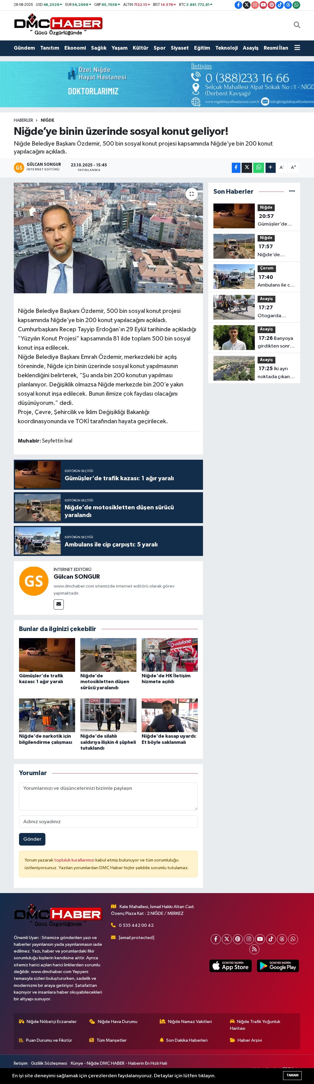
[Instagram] (249, 939)
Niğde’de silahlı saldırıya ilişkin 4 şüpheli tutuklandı (108, 742)
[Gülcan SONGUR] (33, 581)
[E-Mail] (59, 604)
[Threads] (282, 939)
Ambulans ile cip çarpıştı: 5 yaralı (276, 282)
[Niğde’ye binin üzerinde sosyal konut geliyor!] (108, 238)
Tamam (292, 1075)
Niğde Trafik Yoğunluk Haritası (255, 1025)
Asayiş (250, 48)
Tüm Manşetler (112, 1040)
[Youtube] (260, 939)
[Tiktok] (271, 939)
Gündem (24, 48)
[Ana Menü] (297, 48)
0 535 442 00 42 (136, 925)
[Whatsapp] (293, 939)
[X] (227, 939)
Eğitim (202, 48)
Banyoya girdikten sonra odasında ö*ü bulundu (275, 343)
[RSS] (254, 949)
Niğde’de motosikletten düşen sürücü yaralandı (104, 681)
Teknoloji (226, 48)
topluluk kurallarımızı (74, 860)
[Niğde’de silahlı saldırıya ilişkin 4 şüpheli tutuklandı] (108, 715)
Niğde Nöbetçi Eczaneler (52, 1021)
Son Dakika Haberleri (187, 1040)
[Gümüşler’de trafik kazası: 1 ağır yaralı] (47, 654)
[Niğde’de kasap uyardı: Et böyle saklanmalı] (170, 715)
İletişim (21, 1063)
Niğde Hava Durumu (117, 1021)
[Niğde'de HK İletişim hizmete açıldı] (170, 654)
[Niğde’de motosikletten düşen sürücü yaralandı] (108, 654)
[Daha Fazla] (271, 168)
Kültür (140, 48)
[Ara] (297, 25)
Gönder (32, 839)
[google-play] (277, 966)
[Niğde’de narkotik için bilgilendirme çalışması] (47, 715)
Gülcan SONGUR (77, 577)
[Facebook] (216, 939)
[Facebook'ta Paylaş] (236, 168)
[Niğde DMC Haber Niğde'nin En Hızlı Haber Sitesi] (58, 25)
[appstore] (230, 966)
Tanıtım (49, 48)
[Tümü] (292, 191)
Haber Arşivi (250, 1040)
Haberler (23, 120)
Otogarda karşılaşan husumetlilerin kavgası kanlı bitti (274, 312)
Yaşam (120, 48)
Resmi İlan (276, 48)
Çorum (267, 268)
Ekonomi (75, 48)
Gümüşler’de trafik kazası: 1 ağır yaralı (273, 221)
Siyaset (180, 48)
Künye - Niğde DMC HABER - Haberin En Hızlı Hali (119, 1063)
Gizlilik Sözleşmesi (49, 1063)
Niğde (47, 120)
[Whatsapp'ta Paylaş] (258, 168)
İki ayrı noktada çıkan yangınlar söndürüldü (274, 373)
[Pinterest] (238, 939)
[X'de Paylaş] (247, 168)
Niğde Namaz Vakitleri (190, 1021)
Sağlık (98, 48)
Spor (160, 48)
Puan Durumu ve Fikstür (49, 1040)
